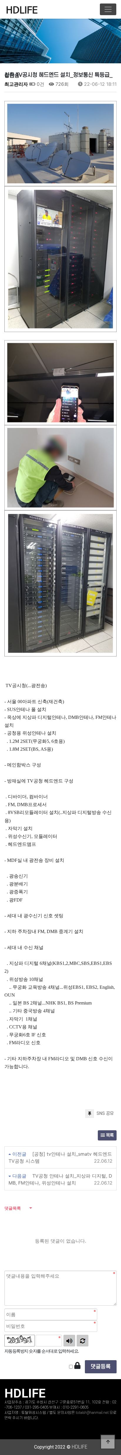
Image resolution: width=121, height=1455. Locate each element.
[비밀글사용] (77, 1365)
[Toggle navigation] (108, 9)
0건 (39, 84)
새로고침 (82, 1340)
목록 (109, 1135)
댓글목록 (12, 1208)
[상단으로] (107, 1442)
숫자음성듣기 (69, 1340)
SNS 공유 (104, 1113)
